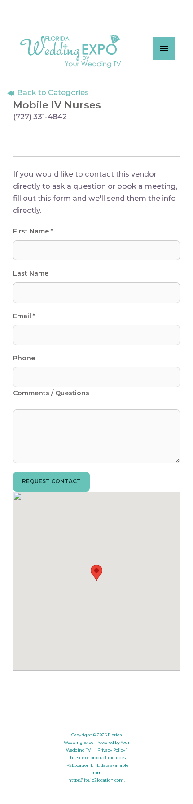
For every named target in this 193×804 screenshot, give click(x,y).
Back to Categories (52, 92)
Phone (24, 358)
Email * (24, 316)
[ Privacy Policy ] (111, 750)
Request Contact (51, 481)
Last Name (30, 273)
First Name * (33, 231)
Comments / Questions (51, 393)
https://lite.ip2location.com (96, 780)
